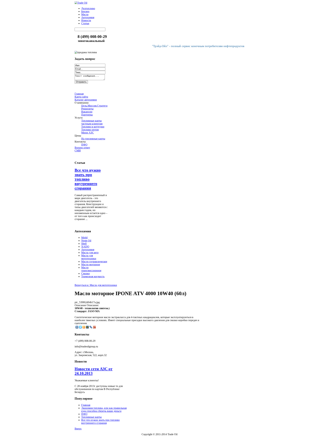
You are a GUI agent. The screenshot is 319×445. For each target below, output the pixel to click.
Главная (85, 405)
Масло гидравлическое (94, 261)
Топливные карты (91, 417)
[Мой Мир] (87, 327)
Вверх (78, 428)
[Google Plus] (94, 327)
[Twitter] (80, 327)
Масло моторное (90, 264)
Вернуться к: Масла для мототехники (96, 285)
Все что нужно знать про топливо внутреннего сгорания (88, 179)
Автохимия (87, 249)
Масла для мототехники (88, 257)
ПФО (84, 414)
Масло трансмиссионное (91, 269)
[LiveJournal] (91, 327)
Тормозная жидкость (93, 276)
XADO (85, 246)
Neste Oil (86, 240)
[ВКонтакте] (77, 327)
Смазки (85, 273)
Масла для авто (90, 252)
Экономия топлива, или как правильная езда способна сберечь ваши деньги (104, 409)
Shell (84, 243)
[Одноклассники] (84, 327)
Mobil (84, 237)
